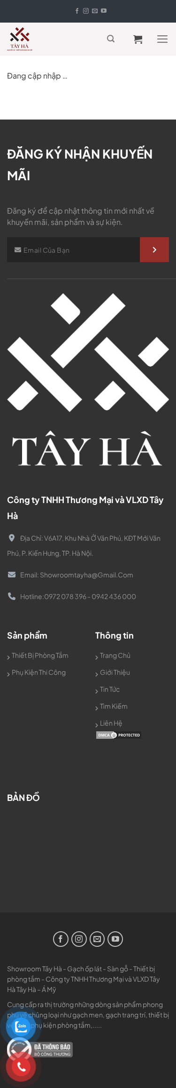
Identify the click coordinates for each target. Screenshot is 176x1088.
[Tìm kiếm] (111, 39)
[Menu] (162, 39)
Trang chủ (115, 655)
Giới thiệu (115, 672)
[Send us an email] (95, 11)
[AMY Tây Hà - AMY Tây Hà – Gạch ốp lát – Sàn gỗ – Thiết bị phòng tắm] (26, 39)
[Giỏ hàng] (140, 39)
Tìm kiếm (114, 706)
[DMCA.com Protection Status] (118, 734)
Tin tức (110, 689)
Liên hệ (111, 723)
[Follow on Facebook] (77, 11)
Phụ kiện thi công (39, 672)
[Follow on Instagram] (86, 11)
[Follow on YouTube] (104, 11)
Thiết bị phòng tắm (40, 655)
